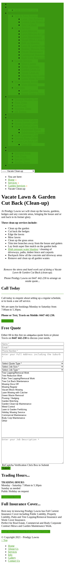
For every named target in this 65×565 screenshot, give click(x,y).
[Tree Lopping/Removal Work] (33, 373)
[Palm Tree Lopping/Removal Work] (33, 378)
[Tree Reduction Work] (33, 375)
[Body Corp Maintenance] (33, 418)
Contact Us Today (11, 496)
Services (12, 551)
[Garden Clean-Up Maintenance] (33, 404)
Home (11, 545)
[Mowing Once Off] (33, 384)
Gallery (12, 557)
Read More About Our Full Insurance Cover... (26, 531)
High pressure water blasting (23, 249)
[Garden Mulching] (33, 401)
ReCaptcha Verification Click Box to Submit (25, 465)
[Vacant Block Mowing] (33, 389)
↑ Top (4, 540)
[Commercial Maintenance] (33, 415)
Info (10, 554)
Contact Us (7, 320)
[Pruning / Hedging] (33, 398)
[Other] (33, 421)
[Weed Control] (33, 406)
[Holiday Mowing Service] (33, 412)
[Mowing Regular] (33, 387)
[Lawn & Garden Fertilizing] (33, 409)
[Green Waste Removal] (33, 395)
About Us (13, 548)
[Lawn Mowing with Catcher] (33, 392)
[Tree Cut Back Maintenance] (33, 381)
